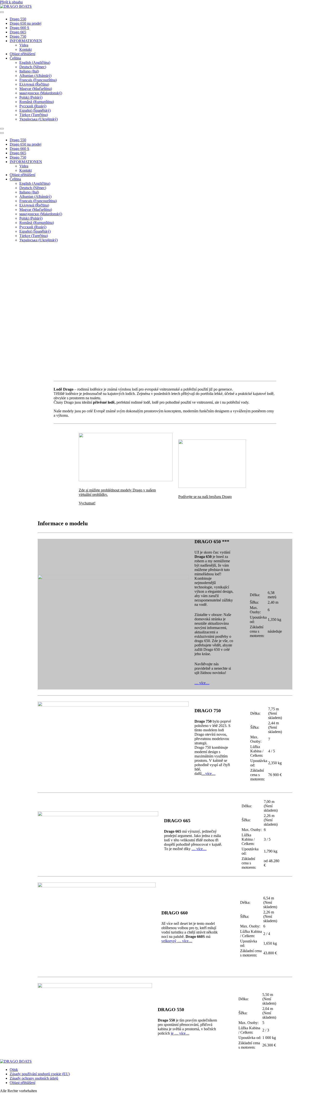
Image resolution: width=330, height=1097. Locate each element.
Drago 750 (18, 36)
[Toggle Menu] (2, 12)
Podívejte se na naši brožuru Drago (205, 497)
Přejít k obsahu (11, 2)
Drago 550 (18, 19)
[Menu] (2, 128)
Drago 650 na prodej (25, 23)
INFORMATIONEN (26, 41)
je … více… (180, 1033)
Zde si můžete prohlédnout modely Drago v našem (117, 490)
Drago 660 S (19, 28)
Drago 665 (18, 32)
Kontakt (25, 49)
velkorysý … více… (176, 941)
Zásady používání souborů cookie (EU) (40, 1074)
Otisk (14, 1069)
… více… (201, 683)
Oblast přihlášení (22, 54)
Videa (23, 45)
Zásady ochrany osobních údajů (34, 1078)
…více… (208, 773)
